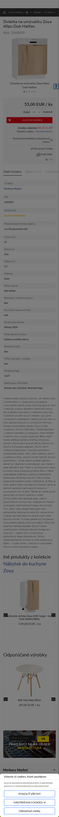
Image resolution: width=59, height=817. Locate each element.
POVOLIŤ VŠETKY (30, 794)
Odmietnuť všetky (29, 811)
